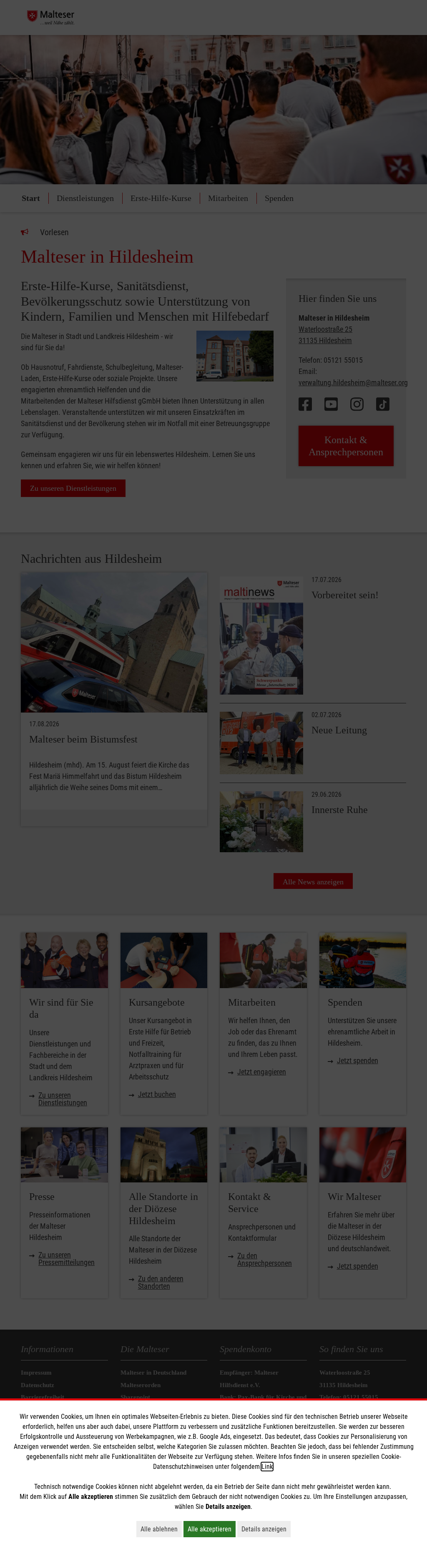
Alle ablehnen (161, 1529)
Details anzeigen (266, 1529)
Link (267, 1467)
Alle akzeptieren (212, 1529)
